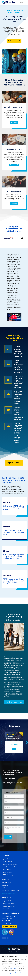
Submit (8, 837)
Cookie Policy (13, 968)
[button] (2, 742)
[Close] (26, 956)
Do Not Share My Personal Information (12, 973)
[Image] (14, 97)
